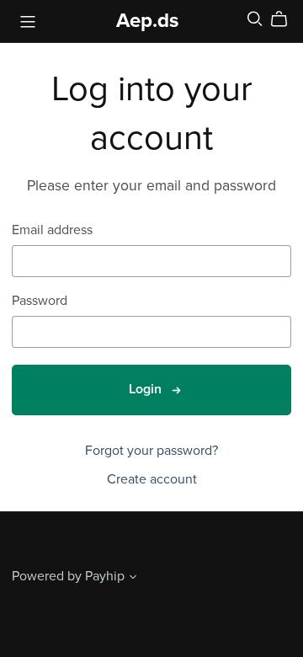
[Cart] (286, 19)
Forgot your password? (151, 450)
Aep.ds (147, 20)
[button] (133, 579)
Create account (152, 479)
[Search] (255, 19)
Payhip (105, 576)
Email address (52, 230)
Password (39, 301)
